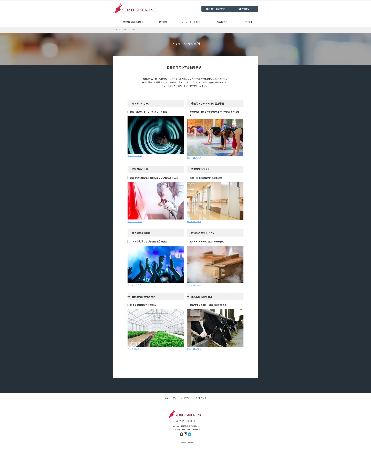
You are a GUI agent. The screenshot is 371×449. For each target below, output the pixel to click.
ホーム (115, 29)
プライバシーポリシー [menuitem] (182, 398)
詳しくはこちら (135, 155)
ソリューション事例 (191, 21)
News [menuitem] (167, 398)
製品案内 (163, 21)
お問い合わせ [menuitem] (244, 8)
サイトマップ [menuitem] (200, 398)
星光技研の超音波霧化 (133, 21)
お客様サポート (224, 21)
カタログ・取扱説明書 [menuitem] (215, 8)
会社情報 (248, 21)
